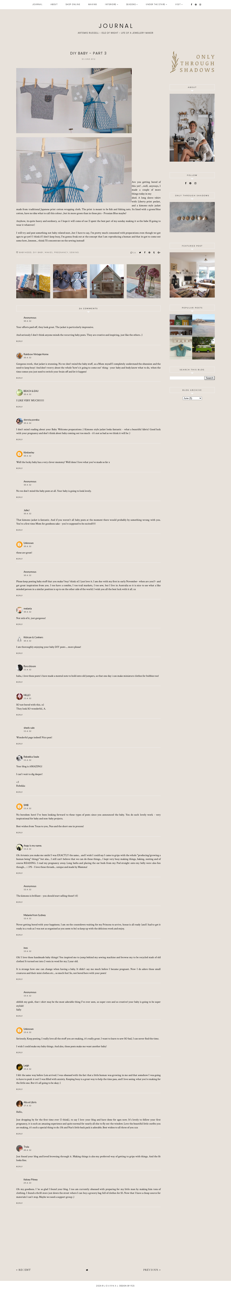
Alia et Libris (30, 1102)
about (54, 4)
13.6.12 (27, 951)
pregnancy (61, 252)
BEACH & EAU (31, 390)
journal (37, 4)
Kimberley (29, 452)
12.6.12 (27, 889)
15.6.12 (27, 1069)
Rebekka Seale (31, 756)
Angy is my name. (33, 845)
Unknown (29, 543)
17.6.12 (27, 1106)
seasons (131, 4)
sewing (74, 252)
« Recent (23, 1269)
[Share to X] (140, 252)
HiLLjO (27, 695)
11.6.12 (27, 670)
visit (178, 4)
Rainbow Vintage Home (36, 354)
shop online (73, 4)
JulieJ (26, 510)
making (92, 4)
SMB (26, 805)
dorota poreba (31, 419)
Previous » (152, 1269)
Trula (26, 1146)
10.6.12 (27, 321)
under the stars (155, 4)
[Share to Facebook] (145, 252)
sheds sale (29, 727)
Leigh (26, 1065)
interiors (110, 4)
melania (28, 608)
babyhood (25, 252)
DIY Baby (38, 252)
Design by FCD (126, 1285)
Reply (19, 341)
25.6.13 (27, 1183)
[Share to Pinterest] (150, 252)
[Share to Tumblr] (154, 252)
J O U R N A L (115, 26)
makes (49, 252)
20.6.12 (27, 1150)
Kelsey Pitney (31, 1179)
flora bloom (30, 666)
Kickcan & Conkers (33, 637)
